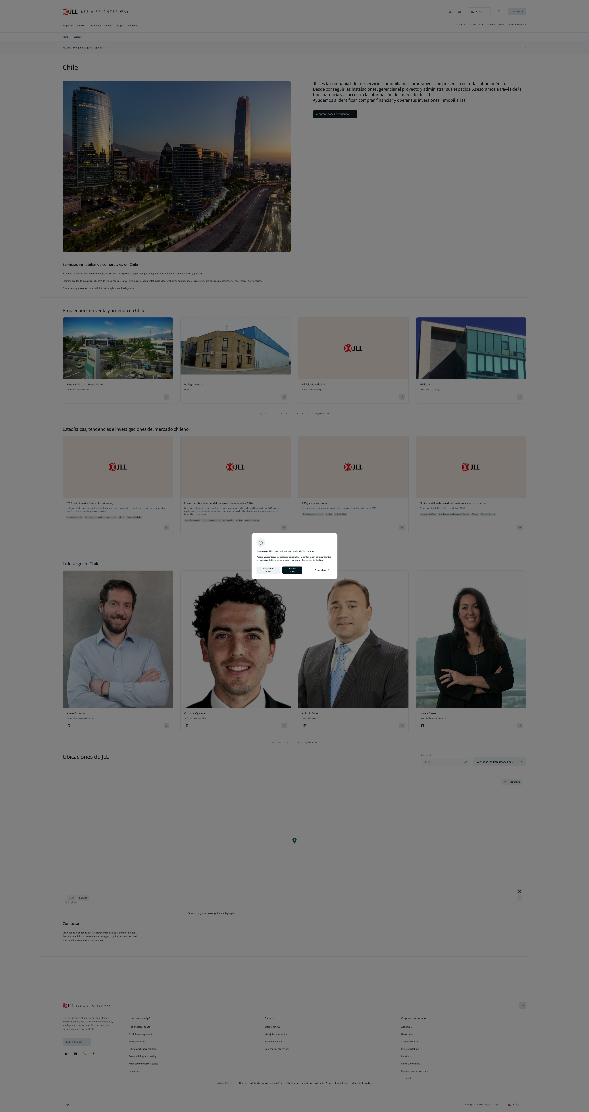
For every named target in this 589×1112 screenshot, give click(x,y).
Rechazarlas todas (268, 570)
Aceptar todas (292, 570)
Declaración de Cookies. (312, 560)
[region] (294, 556)
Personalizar (322, 570)
